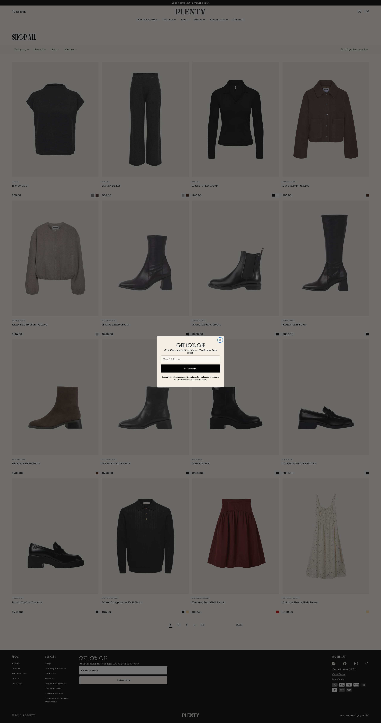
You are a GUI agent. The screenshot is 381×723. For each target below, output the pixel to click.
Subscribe (190, 368)
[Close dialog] (220, 340)
